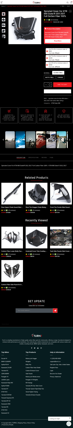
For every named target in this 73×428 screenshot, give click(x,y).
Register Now (54, 367)
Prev (63, 6)
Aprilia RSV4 (5, 364)
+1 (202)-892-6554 (55, 358)
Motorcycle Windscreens (33, 376)
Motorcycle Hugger (31, 358)
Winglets (28, 361)
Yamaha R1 (4, 370)
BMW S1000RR (6, 361)
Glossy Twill (58, 72)
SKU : (46, 98)
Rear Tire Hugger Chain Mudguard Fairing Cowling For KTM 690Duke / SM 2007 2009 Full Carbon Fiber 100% (36, 207)
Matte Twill (49, 77)
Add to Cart (62, 84)
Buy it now (57, 91)
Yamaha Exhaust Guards (33, 395)
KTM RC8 (4, 392)
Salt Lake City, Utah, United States (60, 364)
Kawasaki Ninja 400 (7, 382)
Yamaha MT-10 (5, 401)
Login (51, 370)
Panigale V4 (4, 376)
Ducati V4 (4, 358)
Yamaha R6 (4, 407)
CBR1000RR (5, 373)
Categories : (47, 103)
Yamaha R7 (4, 389)
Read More (57, 41)
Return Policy (31, 423)
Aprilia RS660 (5, 385)
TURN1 (14, 423)
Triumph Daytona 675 (7, 398)
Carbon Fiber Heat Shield (33, 367)
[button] (45, 20)
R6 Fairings (29, 382)
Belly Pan (28, 364)
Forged (60, 77)
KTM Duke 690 (55, 103)
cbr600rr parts (5, 379)
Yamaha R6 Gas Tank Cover (34, 385)
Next (68, 6)
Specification (33, 157)
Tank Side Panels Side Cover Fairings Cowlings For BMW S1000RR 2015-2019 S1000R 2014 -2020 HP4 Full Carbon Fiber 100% (61, 251)
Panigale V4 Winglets (32, 379)
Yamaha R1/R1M (6, 395)
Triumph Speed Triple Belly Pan (35, 389)
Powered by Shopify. (8, 424)
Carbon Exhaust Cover (32, 370)
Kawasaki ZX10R (6, 367)
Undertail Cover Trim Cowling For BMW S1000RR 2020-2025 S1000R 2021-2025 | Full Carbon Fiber (36, 251)
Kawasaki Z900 (5, 404)
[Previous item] (3, 139)
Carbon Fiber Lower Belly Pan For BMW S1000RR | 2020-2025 (12, 251)
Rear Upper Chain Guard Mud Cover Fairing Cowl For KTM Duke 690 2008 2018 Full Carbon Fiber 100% (12, 207)
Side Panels (29, 373)
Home (3, 6)
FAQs (51, 157)
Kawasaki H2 (5, 413)
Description (21, 157)
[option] (3, 14)
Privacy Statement (55, 376)
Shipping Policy (22, 423)
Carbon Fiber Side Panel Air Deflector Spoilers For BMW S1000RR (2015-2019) (12, 284)
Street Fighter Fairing (32, 392)
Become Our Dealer (56, 373)
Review (44, 157)
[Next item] (70, 139)
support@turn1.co (55, 361)
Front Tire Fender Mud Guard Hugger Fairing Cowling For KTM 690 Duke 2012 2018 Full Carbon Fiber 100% (61, 207)
